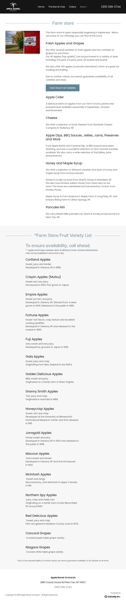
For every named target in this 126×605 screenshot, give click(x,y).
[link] (13, 6)
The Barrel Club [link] (56, 6)
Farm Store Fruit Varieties (63, 87)
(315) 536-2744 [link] (111, 7)
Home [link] (41, 6)
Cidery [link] (72, 6)
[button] (84, 6)
